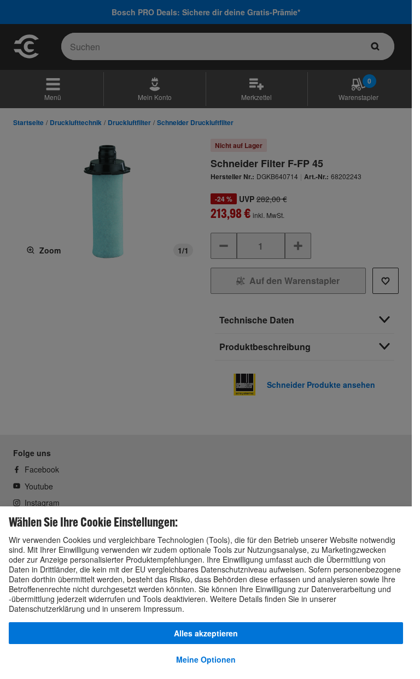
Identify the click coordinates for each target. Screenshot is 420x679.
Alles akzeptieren (206, 633)
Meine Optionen (206, 659)
